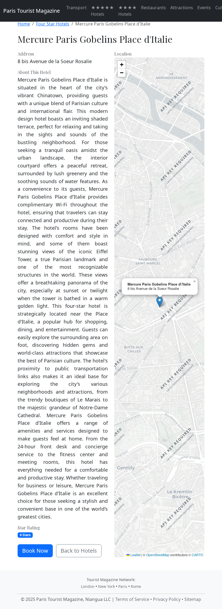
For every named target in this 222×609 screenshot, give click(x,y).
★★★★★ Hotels (102, 11)
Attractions (181, 8)
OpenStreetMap (157, 554)
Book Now (35, 550)
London (87, 586)
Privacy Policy (167, 599)
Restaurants (153, 8)
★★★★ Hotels (127, 11)
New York (106, 586)
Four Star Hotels (52, 24)
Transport (76, 8)
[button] (159, 301)
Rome (136, 586)
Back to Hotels (79, 550)
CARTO (197, 554)
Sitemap (192, 599)
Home (24, 24)
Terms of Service (132, 599)
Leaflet (135, 554)
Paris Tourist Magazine (31, 10)
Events (204, 8)
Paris (122, 586)
